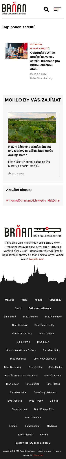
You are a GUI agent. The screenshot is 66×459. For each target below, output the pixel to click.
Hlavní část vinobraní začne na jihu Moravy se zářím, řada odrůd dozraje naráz (31, 151)
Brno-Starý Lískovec (45, 392)
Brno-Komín (23, 342)
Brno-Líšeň (43, 342)
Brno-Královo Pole (44, 409)
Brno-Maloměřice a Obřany (21, 350)
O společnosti (32, 426)
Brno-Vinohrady (53, 316)
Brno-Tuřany (36, 400)
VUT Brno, (36, 44)
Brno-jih (54, 400)
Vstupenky (55, 299)
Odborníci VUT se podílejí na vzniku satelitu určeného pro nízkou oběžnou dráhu (45, 61)
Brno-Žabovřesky (44, 325)
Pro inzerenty (25, 434)
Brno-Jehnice (15, 400)
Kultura (38, 299)
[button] (46, 9)
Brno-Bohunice (18, 358)
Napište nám (36, 259)
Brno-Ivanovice (18, 392)
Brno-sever (12, 384)
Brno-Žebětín (46, 333)
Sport (18, 308)
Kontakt (13, 426)
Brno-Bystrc (55, 367)
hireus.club (38, 455)
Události (9, 299)
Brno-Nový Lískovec (45, 358)
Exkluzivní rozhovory (39, 308)
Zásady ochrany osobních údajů (33, 442)
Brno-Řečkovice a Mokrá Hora (21, 375)
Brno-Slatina (53, 384)
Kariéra (44, 434)
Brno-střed (10, 316)
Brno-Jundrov (30, 316)
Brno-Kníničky (19, 325)
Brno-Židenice (33, 417)
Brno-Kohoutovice (22, 333)
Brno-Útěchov (19, 409)
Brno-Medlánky (51, 350)
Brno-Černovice (53, 375)
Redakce (52, 426)
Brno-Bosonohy (12, 367)
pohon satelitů (39, 48)
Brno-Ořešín (35, 367)
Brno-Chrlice (32, 384)
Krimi (24, 299)
